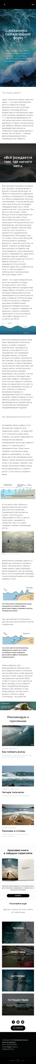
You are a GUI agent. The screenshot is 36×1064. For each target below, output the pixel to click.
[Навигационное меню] (33, 4)
